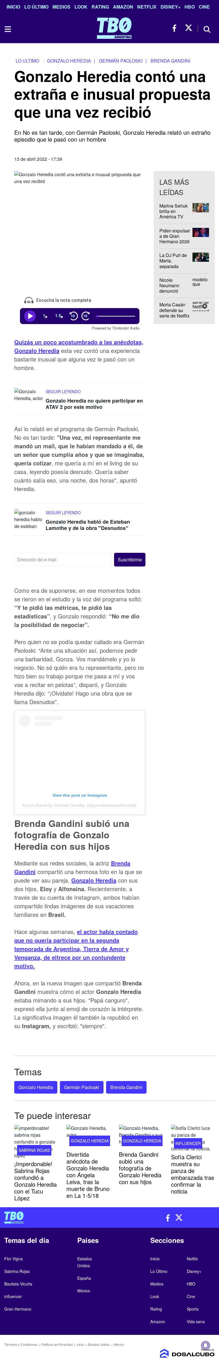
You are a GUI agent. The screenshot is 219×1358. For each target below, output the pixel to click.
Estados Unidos (99, 1344)
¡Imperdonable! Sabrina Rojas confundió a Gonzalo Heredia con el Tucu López (35, 1181)
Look (81, 6)
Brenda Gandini (126, 1087)
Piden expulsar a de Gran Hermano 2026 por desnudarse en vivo (175, 241)
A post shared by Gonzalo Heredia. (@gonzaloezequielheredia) (80, 805)
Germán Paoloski (81, 1087)
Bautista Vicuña (18, 1284)
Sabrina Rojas (34, 1150)
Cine (204, 6)
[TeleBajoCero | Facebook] (176, 28)
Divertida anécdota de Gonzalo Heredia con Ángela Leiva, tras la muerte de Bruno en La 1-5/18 (88, 1175)
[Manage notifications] (205, 1345)
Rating (100, 6)
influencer (188, 1143)
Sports (192, 1309)
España (84, 1278)
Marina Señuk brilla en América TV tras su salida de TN (173, 216)
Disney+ (171, 6)
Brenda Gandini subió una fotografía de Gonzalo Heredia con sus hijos (140, 1168)
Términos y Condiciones (21, 1344)
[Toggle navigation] (7, 29)
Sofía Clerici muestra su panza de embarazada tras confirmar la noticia (192, 1174)
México (83, 1290)
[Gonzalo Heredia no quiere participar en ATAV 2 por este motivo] (28, 398)
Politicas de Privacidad (57, 1344)
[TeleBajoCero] (54, 1218)
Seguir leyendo (63, 391)
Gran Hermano (17, 1309)
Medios (61, 6)
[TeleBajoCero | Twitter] (188, 28)
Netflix (147, 6)
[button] (129, 559)
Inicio (13, 6)
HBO (189, 6)
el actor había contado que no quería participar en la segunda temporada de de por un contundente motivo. (76, 948)
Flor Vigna (13, 1258)
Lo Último (36, 6)
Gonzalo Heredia (36, 1087)
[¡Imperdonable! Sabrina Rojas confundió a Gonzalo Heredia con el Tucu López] (36, 1142)
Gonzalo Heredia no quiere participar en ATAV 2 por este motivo (94, 404)
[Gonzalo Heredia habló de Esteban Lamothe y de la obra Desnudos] (28, 520)
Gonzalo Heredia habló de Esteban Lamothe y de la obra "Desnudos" (88, 525)
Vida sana (196, 1321)
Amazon (123, 6)
